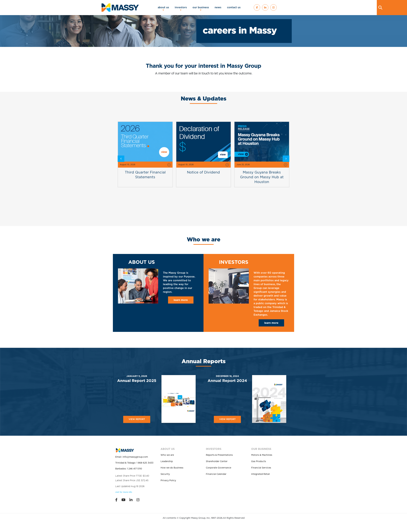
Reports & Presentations (219, 455)
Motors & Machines (261, 455)
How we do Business (172, 468)
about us (163, 7)
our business (201, 7)
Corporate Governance (218, 468)
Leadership (167, 461)
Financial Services (261, 468)
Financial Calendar (216, 474)
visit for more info (123, 492)
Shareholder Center (217, 461)
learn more (181, 300)
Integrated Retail (260, 474)
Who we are (167, 455)
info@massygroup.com (135, 457)
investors (181, 7)
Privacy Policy (168, 480)
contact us (234, 7)
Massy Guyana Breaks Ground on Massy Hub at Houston (225, 177)
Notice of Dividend (166, 172)
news (218, 7)
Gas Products (258, 461)
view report (137, 419)
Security (165, 474)
